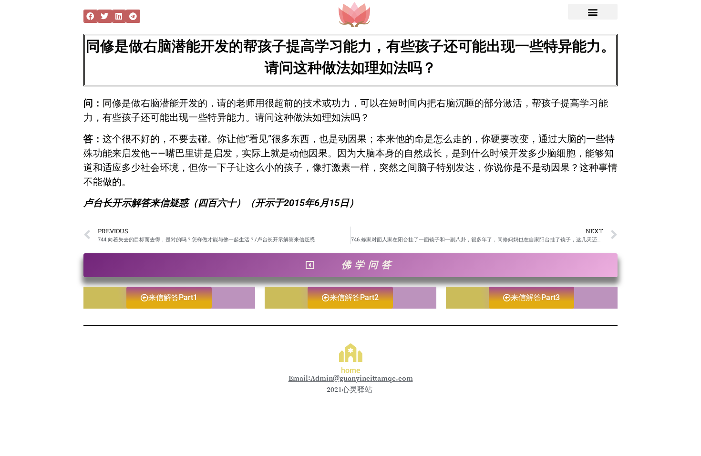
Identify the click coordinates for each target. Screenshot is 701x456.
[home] (350, 352)
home (351, 370)
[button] (90, 16)
